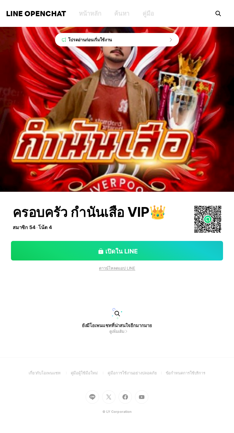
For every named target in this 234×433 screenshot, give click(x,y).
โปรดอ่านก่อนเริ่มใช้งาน (90, 39)
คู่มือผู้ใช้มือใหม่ (89, 372)
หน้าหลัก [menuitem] (90, 13)
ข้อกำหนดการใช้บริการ (186, 372)
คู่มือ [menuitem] (148, 13)
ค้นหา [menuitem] (121, 13)
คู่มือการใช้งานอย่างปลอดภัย (136, 372)
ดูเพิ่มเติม (117, 331)
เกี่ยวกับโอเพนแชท (50, 372)
